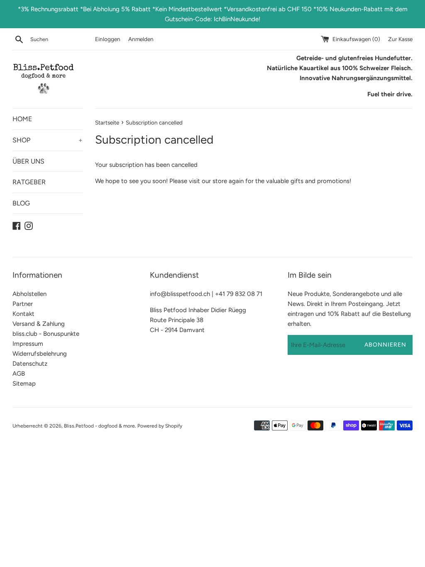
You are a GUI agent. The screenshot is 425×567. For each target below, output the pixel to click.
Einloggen (107, 39)
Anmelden (141, 39)
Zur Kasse (400, 39)
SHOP (47, 140)
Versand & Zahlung (38, 323)
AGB (18, 373)
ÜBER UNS (28, 161)
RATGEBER (29, 182)
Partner (22, 304)
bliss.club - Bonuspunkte (45, 333)
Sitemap (24, 383)
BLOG (21, 203)
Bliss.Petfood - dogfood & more (99, 426)
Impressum (27, 343)
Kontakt (23, 314)
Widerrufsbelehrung (39, 353)
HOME (22, 119)
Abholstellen (29, 294)
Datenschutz (29, 363)
